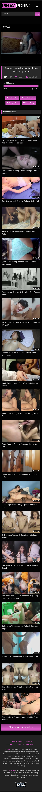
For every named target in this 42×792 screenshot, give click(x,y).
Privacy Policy (17, 742)
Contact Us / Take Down (25, 744)
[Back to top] (35, 785)
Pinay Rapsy (29, 103)
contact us (11, 770)
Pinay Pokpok (14, 103)
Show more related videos (21, 727)
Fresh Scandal (29, 98)
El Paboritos (13, 98)
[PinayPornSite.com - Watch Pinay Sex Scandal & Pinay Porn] (17, 6)
